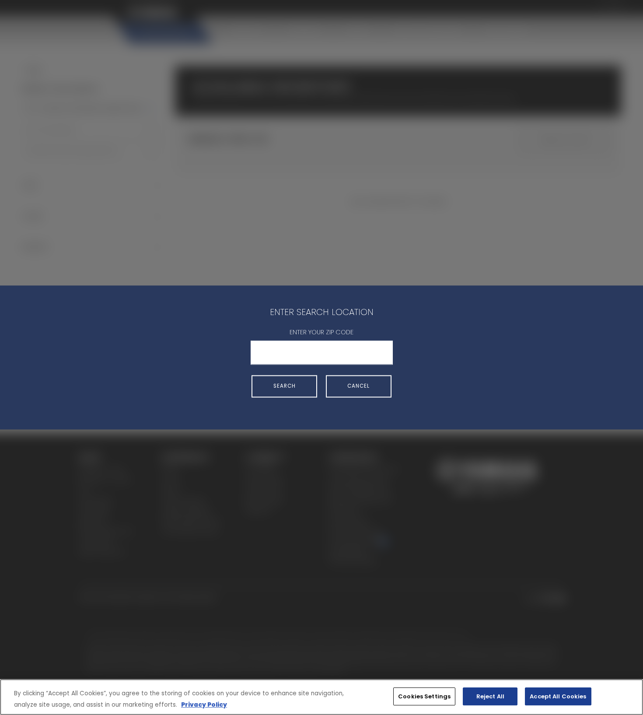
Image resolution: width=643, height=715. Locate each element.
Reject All (490, 696)
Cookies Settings (424, 696)
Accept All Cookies (558, 696)
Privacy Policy (204, 705)
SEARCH (284, 385)
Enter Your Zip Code (321, 332)
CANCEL (358, 385)
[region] (321, 697)
